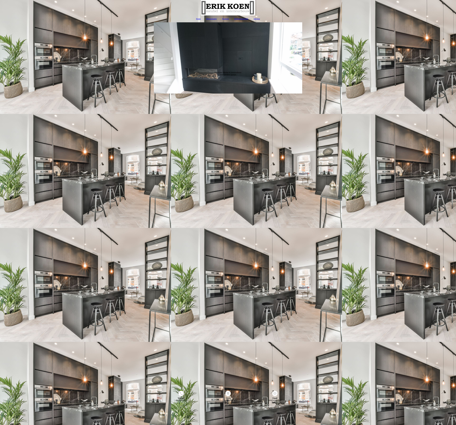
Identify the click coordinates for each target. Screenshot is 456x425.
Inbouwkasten (211, 19)
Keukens (225, 19)
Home (198, 19)
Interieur (257, 19)
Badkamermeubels (241, 19)
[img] (228, 7)
